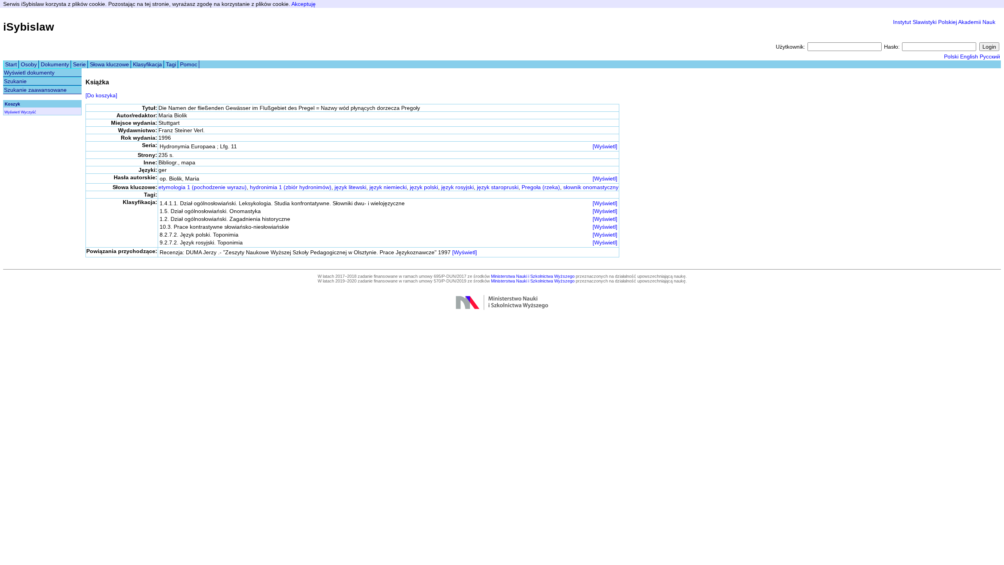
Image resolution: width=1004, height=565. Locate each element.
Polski (951, 56)
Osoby (29, 64)
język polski (424, 187)
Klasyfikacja (147, 64)
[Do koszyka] (101, 95)
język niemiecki (388, 187)
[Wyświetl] (605, 146)
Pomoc (188, 64)
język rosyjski (457, 187)
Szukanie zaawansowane (35, 90)
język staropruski (497, 187)
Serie (79, 64)
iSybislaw (28, 27)
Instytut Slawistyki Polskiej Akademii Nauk (944, 22)
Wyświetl (12, 112)
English (969, 56)
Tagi (171, 64)
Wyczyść (28, 112)
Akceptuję (303, 4)
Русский (990, 56)
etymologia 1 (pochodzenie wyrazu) (202, 187)
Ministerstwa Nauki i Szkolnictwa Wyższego (533, 276)
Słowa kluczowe (109, 64)
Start (11, 64)
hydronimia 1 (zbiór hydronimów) (290, 187)
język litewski (350, 187)
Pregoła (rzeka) (541, 187)
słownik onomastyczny (590, 187)
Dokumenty (55, 64)
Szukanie (15, 81)
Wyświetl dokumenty (29, 72)
